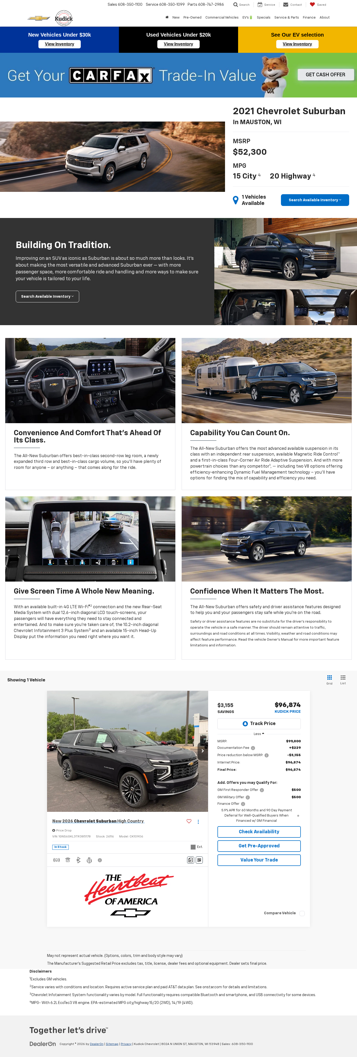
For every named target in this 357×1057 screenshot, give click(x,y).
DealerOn (96, 1044)
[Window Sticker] (199, 860)
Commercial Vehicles (222, 17)
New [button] (176, 17)
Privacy (126, 1044)
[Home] (166, 17)
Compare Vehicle (280, 913)
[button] (203, 751)
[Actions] (198, 821)
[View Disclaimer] (100, 860)
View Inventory (59, 44)
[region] (259, 781)
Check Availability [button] (259, 832)
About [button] (325, 17)
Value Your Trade (259, 860)
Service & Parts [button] (286, 17)
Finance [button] (309, 17)
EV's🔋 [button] (248, 17)
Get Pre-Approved (259, 846)
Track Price (262, 723)
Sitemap (112, 1044)
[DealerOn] (43, 1044)
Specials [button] (263, 17)
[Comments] (190, 860)
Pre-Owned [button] (192, 17)
